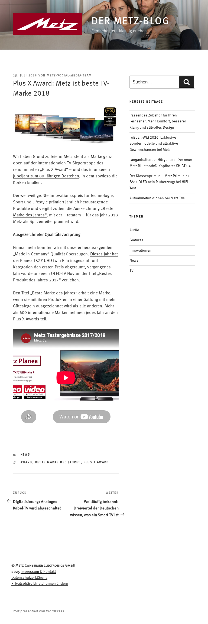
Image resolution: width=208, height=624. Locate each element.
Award (26, 462)
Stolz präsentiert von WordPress (37, 611)
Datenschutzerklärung (29, 578)
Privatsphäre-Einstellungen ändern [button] (39, 584)
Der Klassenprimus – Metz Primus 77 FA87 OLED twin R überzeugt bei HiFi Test (159, 182)
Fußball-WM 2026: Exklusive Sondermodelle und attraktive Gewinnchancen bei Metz (153, 144)
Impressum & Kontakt (38, 572)
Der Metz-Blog (130, 22)
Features (136, 240)
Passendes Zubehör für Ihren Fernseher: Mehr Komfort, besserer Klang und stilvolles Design (157, 121)
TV (131, 270)
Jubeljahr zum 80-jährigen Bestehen (46, 176)
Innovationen (140, 250)
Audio (134, 230)
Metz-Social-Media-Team (69, 75)
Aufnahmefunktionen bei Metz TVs (157, 198)
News (25, 454)
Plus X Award (96, 462)
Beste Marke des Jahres (58, 462)
